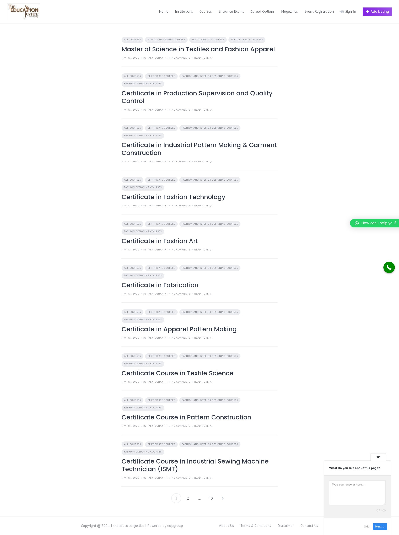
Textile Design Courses (247, 39)
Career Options (263, 12)
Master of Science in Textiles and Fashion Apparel (198, 49)
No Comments (181, 58)
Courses (206, 12)
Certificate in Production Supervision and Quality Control (197, 97)
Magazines (289, 12)
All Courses (132, 39)
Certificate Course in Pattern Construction (186, 417)
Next (223, 498)
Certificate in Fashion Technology (173, 196)
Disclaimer (286, 526)
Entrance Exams (231, 12)
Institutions (184, 12)
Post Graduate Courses (208, 39)
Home (163, 12)
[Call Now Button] (389, 267)
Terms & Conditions (255, 526)
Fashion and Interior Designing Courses (210, 76)
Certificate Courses (161, 76)
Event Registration (319, 12)
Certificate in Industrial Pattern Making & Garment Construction (199, 149)
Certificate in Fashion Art (160, 241)
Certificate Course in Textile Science (178, 373)
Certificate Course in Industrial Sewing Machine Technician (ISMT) (195, 465)
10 (211, 498)
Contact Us (309, 526)
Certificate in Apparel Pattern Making (179, 329)
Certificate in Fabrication (160, 285)
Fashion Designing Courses (166, 39)
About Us (226, 526)
